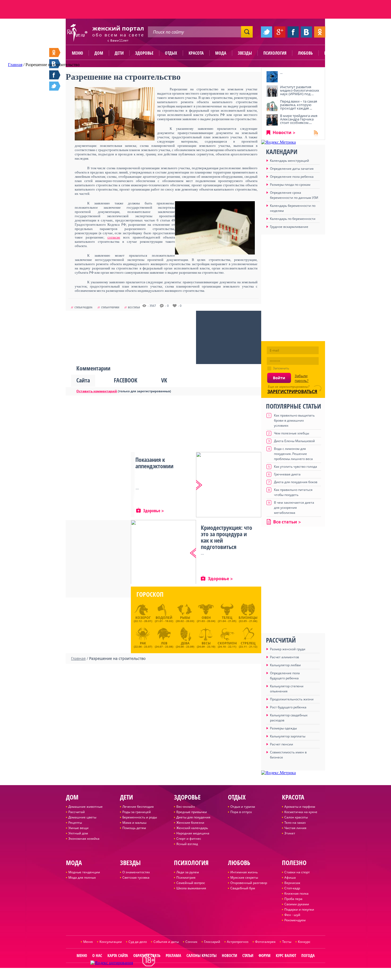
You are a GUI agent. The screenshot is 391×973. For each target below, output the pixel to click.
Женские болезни (190, 822)
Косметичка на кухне (300, 812)
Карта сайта (117, 955)
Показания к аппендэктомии (154, 462)
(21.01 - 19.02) (164, 619)
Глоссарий (212, 941)
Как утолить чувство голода (295, 466)
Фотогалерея (265, 941)
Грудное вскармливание (289, 226)
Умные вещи (78, 828)
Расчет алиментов (284, 657)
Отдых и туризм (242, 806)
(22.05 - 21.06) (248, 619)
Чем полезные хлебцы (291, 433)
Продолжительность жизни (292, 699)
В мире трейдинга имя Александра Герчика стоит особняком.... (298, 119)
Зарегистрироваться (292, 391)
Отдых (171, 53)
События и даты (166, 941)
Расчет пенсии (281, 744)
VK (164, 380)
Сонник (191, 941)
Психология (274, 53)
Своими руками (296, 904)
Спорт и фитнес (188, 838)
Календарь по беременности (292, 218)
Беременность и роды (139, 817)
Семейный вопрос (190, 883)
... (281, 72)
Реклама (173, 955)
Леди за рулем (187, 872)
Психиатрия (186, 877)
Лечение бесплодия (138, 806)
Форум (265, 955)
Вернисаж (292, 883)
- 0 (167, 306)
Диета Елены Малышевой (294, 441)
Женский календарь (192, 828)
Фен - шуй (292, 915)
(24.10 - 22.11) (227, 644)
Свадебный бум (242, 888)
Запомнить (281, 368)
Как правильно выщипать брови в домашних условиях (294, 420)
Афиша (290, 877)
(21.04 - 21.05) (227, 619)
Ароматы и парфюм (299, 806)
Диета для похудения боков (295, 482)
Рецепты (75, 822)
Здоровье (144, 53)
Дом (98, 53)
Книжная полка (296, 893)
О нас (97, 955)
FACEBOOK (125, 380)
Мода (220, 53)
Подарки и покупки (299, 909)
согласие (113, 237)
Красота (196, 53)
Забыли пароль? (302, 378)
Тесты (286, 941)
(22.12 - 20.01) (143, 619)
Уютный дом (78, 833)
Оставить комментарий (96, 391)
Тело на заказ (295, 822)
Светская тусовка (135, 877)
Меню (77, 53)
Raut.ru (178, 970)
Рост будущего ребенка (288, 707)
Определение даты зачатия (292, 168)
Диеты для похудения (193, 817)
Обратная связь (146, 955)
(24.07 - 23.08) (164, 644)
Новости (282, 132)
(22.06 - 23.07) (143, 644)
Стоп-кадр (292, 888)
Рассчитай (76, 812)
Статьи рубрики (110, 307)
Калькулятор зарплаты (287, 736)
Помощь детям (134, 828)
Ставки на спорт (297, 872)
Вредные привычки (191, 812)
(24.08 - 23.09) (185, 644)
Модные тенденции (84, 872)
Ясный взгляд (187, 844)
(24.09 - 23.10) (206, 644)
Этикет (289, 833)
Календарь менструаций (289, 160)
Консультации (110, 941)
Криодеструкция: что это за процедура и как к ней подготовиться (226, 537)
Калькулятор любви (285, 665)
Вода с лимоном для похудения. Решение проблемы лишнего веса (293, 453)
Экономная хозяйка (83, 838)
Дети (119, 53)
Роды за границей (136, 812)
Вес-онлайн (185, 806)
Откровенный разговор (248, 883)
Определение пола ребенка (292, 176)
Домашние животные (85, 806)
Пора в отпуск (241, 812)
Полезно (332, 53)
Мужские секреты (244, 877)
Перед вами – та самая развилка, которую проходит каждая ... (298, 105)
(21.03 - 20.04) (206, 619)
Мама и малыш (134, 822)
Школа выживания (191, 888)
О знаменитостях (136, 872)
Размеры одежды (283, 728)
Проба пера (293, 899)
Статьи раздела (83, 307)
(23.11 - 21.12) (248, 644)
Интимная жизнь (244, 872)
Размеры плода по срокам (290, 184)
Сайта (83, 380)
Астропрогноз (237, 941)
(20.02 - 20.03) (185, 619)
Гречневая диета (287, 474)
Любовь (305, 53)
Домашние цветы (82, 817)
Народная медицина (192, 833)
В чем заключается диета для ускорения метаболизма (294, 507)
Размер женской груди (287, 649)
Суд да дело (137, 941)
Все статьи (134, 307)
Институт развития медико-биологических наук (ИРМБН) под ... (299, 90)
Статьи (247, 955)
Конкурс (304, 941)
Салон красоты (296, 817)
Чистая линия (295, 828)
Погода (308, 955)
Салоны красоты (201, 955)
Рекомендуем (295, 920)
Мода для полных (82, 877)
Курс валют (286, 955)
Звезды (245, 53)
